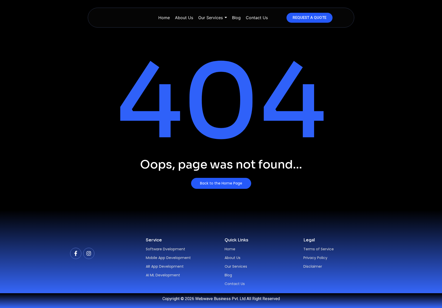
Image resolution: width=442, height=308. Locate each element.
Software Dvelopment (165, 249)
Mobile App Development (168, 257)
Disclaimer (312, 266)
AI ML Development (163, 275)
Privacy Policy (315, 257)
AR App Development (165, 266)
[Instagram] (88, 253)
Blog (228, 275)
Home (230, 249)
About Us (232, 257)
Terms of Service (318, 249)
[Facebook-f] (75, 253)
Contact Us (235, 283)
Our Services (236, 266)
